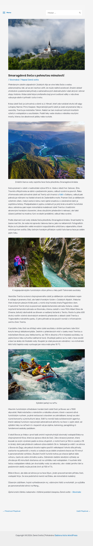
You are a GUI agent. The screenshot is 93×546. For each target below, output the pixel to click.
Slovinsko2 (14, 80)
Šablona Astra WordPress (66, 535)
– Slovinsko (76, 492)
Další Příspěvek (83, 511)
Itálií (61, 194)
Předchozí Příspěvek (11, 511)
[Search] (79, 13)
